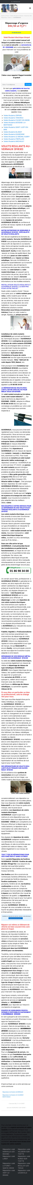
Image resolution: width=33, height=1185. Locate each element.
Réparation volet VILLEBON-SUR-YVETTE (24, 1151)
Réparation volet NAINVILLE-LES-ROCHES (9, 1151)
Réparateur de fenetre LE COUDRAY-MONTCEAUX (13, 1096)
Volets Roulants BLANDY (13, 132)
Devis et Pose (5, 15)
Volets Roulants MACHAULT (14, 141)
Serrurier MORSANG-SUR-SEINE (16, 1107)
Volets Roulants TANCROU (13, 118)
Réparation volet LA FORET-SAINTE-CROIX (9, 1165)
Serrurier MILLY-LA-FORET (17, 1103)
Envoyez (28, 84)
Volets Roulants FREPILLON (14, 139)
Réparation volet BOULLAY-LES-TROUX (24, 1165)
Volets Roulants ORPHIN (13, 115)
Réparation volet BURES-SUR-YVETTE (24, 1158)
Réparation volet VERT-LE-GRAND (9, 1172)
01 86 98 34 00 (16, 1)
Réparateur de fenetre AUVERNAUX (13, 1092)
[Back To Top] (28, 1181)
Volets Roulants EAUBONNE (14, 134)
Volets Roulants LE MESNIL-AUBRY (17, 137)
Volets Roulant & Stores (16, 15)
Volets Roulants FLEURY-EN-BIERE (17, 120)
